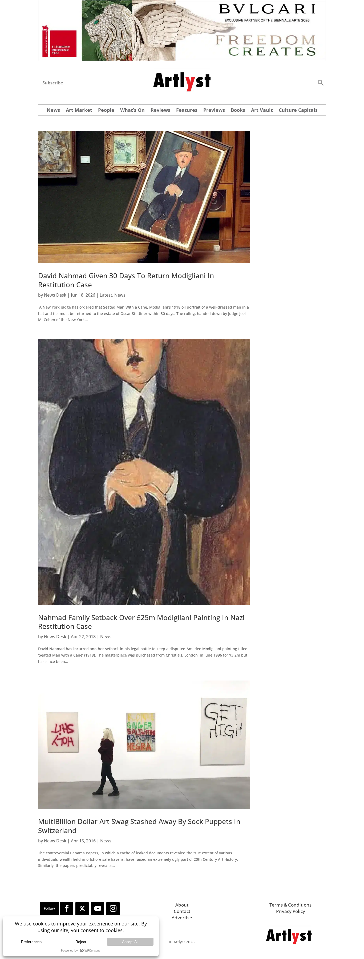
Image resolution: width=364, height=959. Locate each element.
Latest (106, 295)
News (53, 110)
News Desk (55, 295)
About (181, 905)
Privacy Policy (290, 911)
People (106, 110)
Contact (182, 911)
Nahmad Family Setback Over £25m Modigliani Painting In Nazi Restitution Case (141, 622)
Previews (214, 110)
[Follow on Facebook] (66, 908)
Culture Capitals (298, 110)
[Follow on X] (82, 908)
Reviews (160, 110)
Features (186, 110)
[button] (320, 82)
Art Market (79, 110)
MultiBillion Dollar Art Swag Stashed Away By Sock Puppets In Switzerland (139, 826)
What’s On (132, 110)
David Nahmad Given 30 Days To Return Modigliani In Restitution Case (126, 280)
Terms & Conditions (290, 905)
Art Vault (262, 110)
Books (238, 110)
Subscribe (52, 83)
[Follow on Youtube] (97, 908)
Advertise (182, 918)
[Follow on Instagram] (113, 908)
